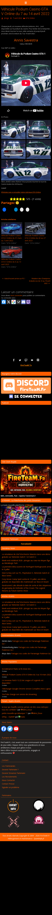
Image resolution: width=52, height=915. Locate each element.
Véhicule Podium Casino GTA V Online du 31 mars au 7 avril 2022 (11, 237)
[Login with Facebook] (4, 301)
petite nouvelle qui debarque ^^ (15, 712)
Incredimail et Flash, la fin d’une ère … (17, 668)
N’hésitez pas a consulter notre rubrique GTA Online (21, 191)
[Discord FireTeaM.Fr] (38, 359)
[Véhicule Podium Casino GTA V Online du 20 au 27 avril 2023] (35, 228)
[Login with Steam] (18, 301)
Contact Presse (8, 783)
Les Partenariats (8, 765)
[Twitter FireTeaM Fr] (20, 359)
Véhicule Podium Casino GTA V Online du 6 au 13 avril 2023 (11, 261)
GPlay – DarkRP (8, 716)
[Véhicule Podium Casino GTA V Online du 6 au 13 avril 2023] (11, 251)
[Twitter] (10, 728)
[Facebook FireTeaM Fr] (13, 359)
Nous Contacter (8, 779)
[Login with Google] (13, 301)
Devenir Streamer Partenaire (13, 772)
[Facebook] (4, 728)
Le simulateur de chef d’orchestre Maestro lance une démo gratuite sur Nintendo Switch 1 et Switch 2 (26, 554)
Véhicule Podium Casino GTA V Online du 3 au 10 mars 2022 (26, 674)
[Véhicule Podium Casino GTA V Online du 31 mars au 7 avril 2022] (11, 228)
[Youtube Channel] (16, 728)
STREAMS (29, 504)
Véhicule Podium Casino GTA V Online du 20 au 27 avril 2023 (35, 237)
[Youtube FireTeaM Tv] (32, 359)
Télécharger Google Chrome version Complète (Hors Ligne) (26, 688)
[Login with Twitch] (28, 301)
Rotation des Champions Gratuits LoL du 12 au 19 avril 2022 (39, 280)
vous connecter (16, 295)
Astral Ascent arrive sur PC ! (14, 278)
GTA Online (30, 18)
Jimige (6, 18)
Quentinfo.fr (39, 838)
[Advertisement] (26, 326)
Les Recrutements (9, 776)
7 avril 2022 (17, 18)
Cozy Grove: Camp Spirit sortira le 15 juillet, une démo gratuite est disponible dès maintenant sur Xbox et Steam (25, 579)
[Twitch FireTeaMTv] (26, 359)
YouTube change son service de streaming (19, 694)
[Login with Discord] (23, 301)
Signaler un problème (10, 787)
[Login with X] (8, 301)
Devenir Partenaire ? (10, 769)
